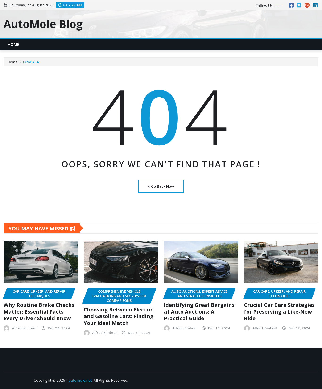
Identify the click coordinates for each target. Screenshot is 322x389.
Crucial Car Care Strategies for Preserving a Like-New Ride (279, 311)
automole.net (80, 380)
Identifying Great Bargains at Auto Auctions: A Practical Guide (199, 311)
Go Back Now (162, 186)
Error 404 (31, 62)
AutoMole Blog (43, 23)
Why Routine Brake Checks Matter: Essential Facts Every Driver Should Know (39, 311)
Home (13, 44)
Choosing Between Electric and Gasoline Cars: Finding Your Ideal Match (118, 316)
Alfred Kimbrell (24, 328)
